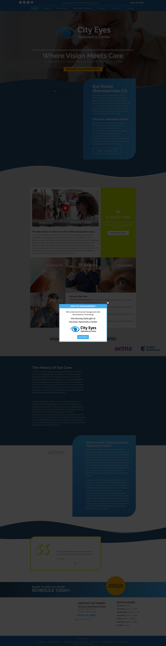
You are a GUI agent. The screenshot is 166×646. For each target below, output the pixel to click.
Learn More (83, 337)
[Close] (108, 303)
